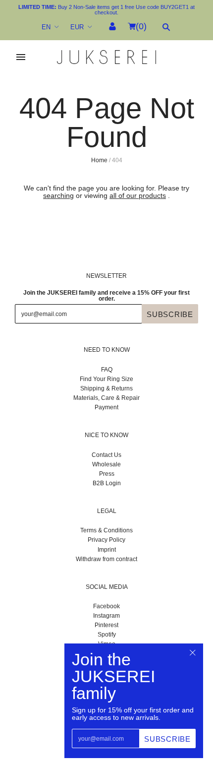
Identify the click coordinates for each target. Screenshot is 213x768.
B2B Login (107, 483)
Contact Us (106, 454)
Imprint (107, 549)
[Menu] (21, 57)
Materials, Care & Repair (106, 397)
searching (58, 195)
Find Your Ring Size (106, 379)
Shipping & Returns (106, 388)
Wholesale (106, 464)
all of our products (137, 195)
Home (99, 160)
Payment (106, 407)
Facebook (106, 606)
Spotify (107, 634)
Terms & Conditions (106, 530)
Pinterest (106, 625)
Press (106, 473)
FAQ (106, 369)
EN (46, 27)
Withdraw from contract (106, 559)
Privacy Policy (106, 539)
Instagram (106, 615)
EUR (77, 27)
